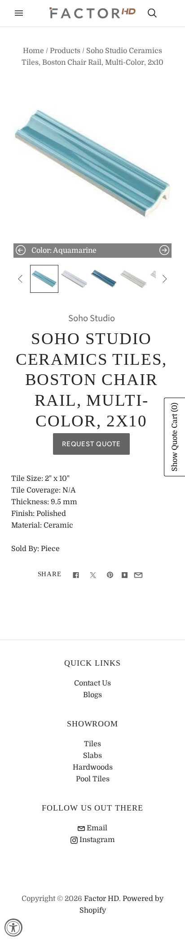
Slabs (92, 756)
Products (65, 51)
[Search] (152, 13)
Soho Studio (91, 318)
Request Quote (91, 444)
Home (33, 51)
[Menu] (18, 13)
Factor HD (101, 899)
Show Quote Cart (175, 437)
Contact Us (92, 683)
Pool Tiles (93, 779)
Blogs (92, 695)
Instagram (96, 840)
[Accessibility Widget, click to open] (13, 928)
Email (96, 828)
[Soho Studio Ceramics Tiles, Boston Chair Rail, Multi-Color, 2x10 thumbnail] (44, 279)
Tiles (92, 744)
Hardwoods (93, 767)
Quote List (168, 14)
